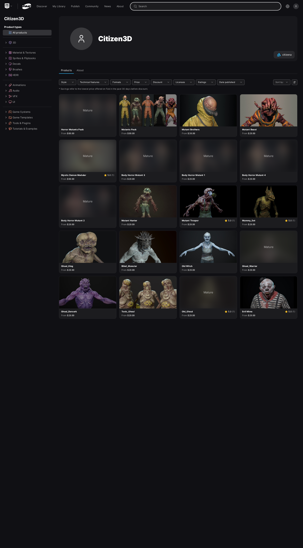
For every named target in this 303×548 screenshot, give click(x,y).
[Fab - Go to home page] (26, 6)
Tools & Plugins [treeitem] (22, 123)
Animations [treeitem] (19, 84)
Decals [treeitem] (17, 63)
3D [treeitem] (14, 42)
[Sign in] (296, 6)
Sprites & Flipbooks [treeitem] (24, 58)
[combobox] (208, 6)
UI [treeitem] (14, 101)
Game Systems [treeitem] (21, 111)
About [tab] (80, 70)
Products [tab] (66, 70)
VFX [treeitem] (15, 96)
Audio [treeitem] (16, 90)
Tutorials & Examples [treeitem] (25, 128)
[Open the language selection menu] (287, 6)
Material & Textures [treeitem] (24, 52)
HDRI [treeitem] (16, 74)
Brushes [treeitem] (17, 69)
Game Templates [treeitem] (23, 117)
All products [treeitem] (20, 32)
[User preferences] (294, 82)
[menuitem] (42, 6)
